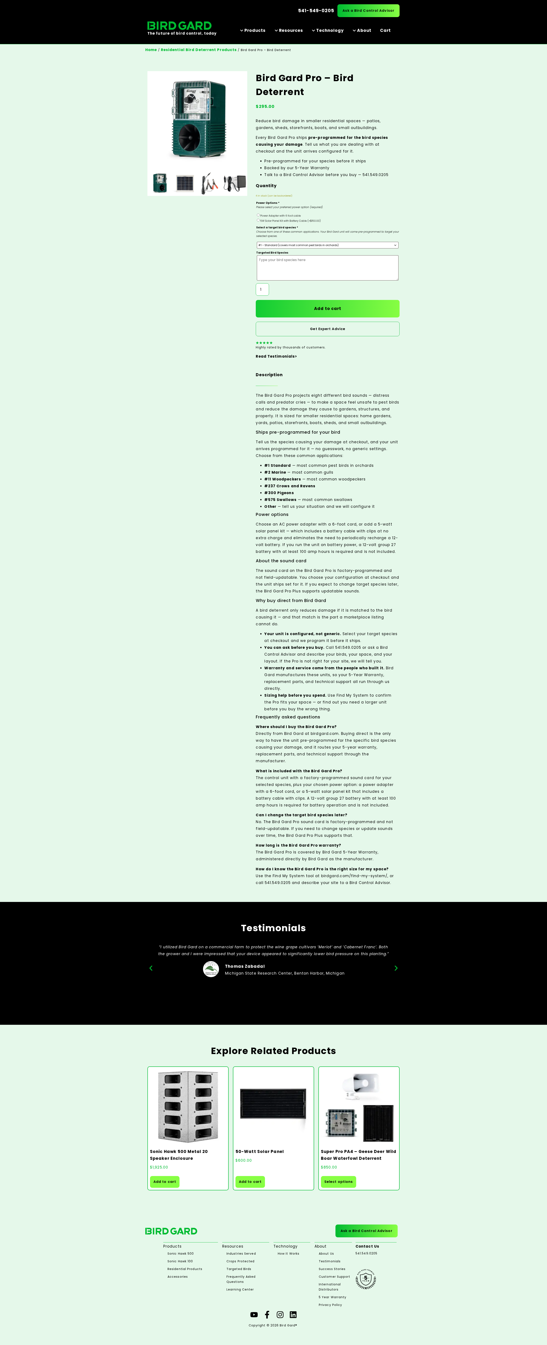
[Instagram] (280, 1315)
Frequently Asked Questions (241, 1279)
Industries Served (241, 1253)
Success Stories (332, 1269)
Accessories (178, 1277)
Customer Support (334, 1277)
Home (151, 49)
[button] (150, 968)
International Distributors (330, 1287)
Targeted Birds (238, 1269)
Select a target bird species (277, 227)
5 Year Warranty (333, 1297)
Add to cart (327, 308)
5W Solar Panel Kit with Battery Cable (290, 221)
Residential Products (185, 1269)
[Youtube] (254, 1315)
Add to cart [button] (164, 1181)
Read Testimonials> (276, 356)
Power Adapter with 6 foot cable (280, 215)
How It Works (288, 1253)
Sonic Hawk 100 (180, 1261)
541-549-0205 (316, 10)
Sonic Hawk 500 (181, 1253)
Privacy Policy (330, 1305)
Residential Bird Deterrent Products (199, 49)
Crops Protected (240, 1261)
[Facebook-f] (267, 1315)
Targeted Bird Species (272, 252)
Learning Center (240, 1289)
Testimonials (330, 1261)
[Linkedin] (293, 1315)
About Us (326, 1253)
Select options (338, 1181)
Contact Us (367, 1246)
